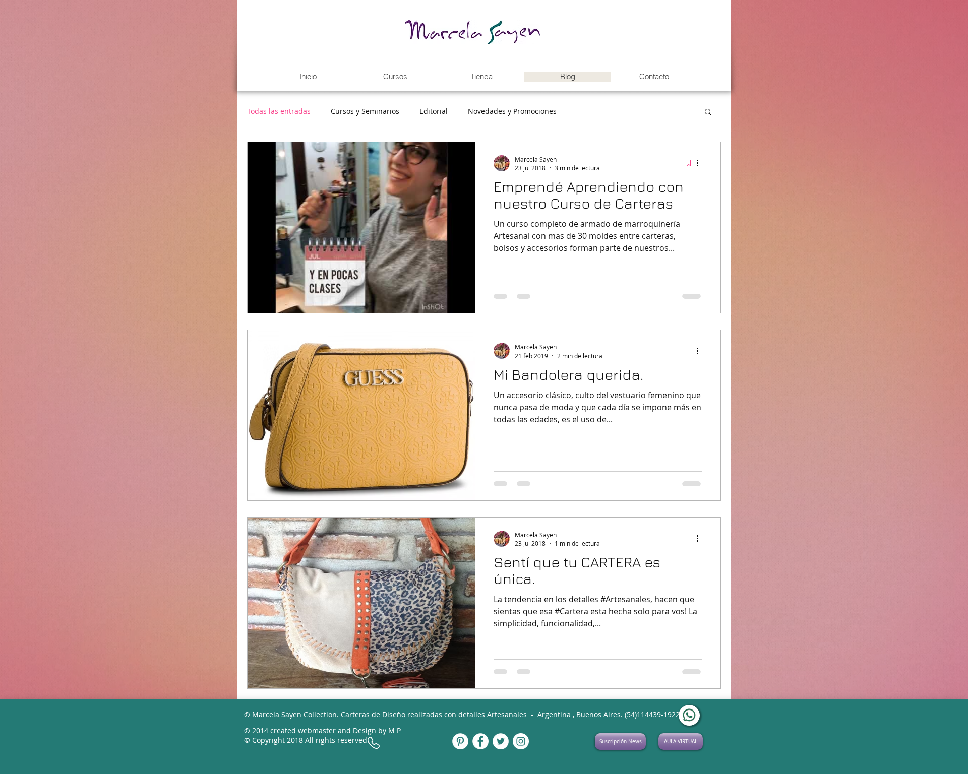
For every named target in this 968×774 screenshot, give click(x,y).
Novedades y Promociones (512, 111)
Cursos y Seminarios (365, 111)
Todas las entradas (279, 111)
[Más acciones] (701, 163)
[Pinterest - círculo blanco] (460, 741)
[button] (394, 77)
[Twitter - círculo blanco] (501, 741)
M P (394, 730)
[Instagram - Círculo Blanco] (521, 741)
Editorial (433, 111)
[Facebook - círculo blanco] (480, 741)
